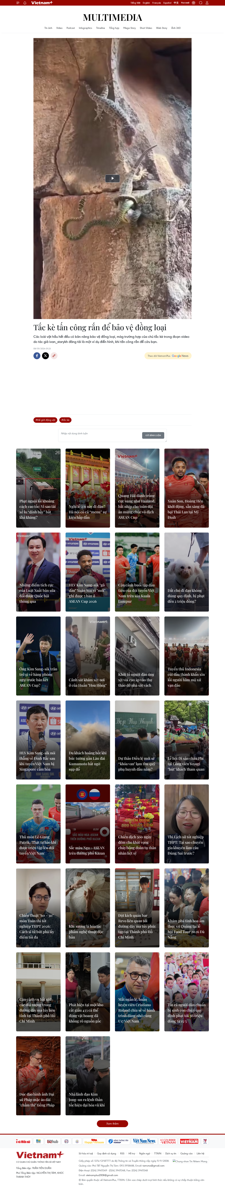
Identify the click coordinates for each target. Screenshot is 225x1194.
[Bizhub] (53, 1141)
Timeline (100, 27)
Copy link (54, 355)
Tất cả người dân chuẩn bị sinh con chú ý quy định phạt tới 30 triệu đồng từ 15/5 (187, 1012)
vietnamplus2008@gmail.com (102, 1175)
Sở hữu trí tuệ (86, 1153)
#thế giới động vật (45, 419)
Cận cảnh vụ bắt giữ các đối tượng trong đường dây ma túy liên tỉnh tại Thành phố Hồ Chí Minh (37, 1010)
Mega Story (129, 27)
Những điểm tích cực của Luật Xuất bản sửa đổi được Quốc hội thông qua (37, 593)
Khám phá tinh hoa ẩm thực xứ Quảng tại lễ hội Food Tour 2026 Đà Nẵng (186, 928)
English (146, 2)
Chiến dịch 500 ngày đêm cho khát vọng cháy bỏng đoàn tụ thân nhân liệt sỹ (137, 845)
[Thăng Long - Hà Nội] (193, 3)
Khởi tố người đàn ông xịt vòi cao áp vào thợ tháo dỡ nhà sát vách (136, 680)
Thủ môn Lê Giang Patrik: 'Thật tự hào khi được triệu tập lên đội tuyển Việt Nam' (37, 845)
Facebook (36, 355)
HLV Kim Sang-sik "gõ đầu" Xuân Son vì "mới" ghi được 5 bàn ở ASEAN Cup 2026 (87, 593)
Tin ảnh (48, 27)
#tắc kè (65, 419)
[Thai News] (77, 1141)
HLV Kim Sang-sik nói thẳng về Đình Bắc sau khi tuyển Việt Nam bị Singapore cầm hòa (37, 761)
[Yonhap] (118, 1141)
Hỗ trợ (131, 1153)
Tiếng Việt (135, 2)
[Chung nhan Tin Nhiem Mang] (191, 1161)
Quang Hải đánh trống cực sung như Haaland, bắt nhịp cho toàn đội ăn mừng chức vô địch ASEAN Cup (136, 506)
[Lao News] (66, 1141)
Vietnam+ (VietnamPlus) (42, 2)
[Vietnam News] (144, 1141)
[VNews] (205, 1141)
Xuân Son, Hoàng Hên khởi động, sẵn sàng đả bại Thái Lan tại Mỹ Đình (186, 509)
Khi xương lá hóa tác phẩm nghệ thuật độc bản (86, 931)
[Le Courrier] (168, 1141)
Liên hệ (200, 1153)
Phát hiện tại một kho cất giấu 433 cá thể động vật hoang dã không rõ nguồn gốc (86, 1012)
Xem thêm (112, 1123)
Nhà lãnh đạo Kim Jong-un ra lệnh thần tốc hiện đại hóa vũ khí (87, 1099)
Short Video (146, 27)
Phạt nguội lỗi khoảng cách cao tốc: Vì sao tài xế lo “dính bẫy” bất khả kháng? (37, 509)
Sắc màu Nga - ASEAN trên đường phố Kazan (87, 850)
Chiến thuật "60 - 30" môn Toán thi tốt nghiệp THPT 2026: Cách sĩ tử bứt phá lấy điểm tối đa (36, 926)
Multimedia (112, 17)
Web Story (161, 27)
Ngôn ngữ (144, 1153)
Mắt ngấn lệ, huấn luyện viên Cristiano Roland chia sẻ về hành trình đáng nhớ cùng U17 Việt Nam (136, 1010)
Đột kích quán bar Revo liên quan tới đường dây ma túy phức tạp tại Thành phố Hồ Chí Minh (137, 926)
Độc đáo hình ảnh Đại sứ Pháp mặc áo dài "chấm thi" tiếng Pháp (37, 1099)
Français (156, 2)
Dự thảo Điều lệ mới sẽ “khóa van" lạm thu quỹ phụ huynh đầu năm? (136, 764)
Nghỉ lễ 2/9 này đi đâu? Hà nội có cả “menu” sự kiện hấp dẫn (88, 512)
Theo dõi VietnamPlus (159, 355)
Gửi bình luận (153, 435)
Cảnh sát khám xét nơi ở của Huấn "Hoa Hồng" (88, 682)
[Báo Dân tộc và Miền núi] (20, 1141)
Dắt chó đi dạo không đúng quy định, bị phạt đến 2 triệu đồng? (186, 596)
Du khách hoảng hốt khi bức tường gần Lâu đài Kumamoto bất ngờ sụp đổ (88, 761)
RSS (122, 1153)
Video (59, 27)
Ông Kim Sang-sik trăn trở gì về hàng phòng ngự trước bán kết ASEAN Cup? (38, 677)
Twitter (45, 355)
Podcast (71, 27)
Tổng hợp (114, 27)
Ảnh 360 (176, 27)
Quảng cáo (186, 1153)
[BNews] (38, 1141)
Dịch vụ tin (170, 1153)
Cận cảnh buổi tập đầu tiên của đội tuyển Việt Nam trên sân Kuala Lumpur (136, 593)
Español (167, 2)
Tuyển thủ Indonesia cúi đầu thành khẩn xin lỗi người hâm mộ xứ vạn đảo (186, 677)
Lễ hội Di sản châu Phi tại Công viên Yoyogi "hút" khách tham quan (186, 764)
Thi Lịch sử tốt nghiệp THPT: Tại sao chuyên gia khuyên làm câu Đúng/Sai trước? (186, 845)
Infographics (85, 27)
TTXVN (157, 1153)
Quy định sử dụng (106, 1153)
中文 (176, 2)
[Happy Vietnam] (94, 1141)
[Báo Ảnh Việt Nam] (189, 1141)
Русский (185, 3)
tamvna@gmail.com (154, 1165)
